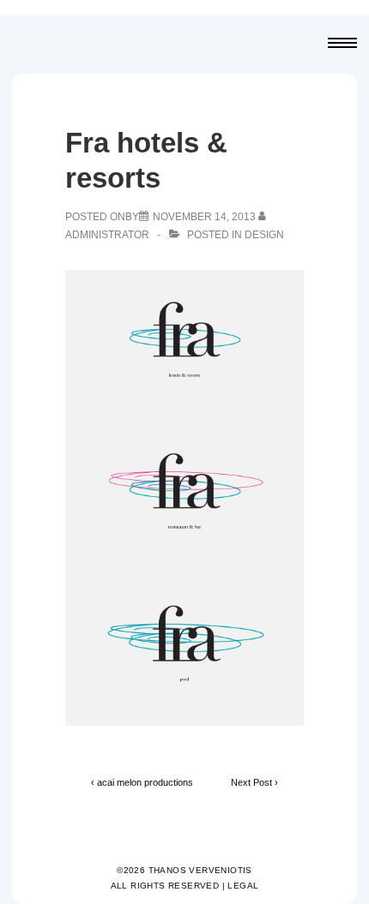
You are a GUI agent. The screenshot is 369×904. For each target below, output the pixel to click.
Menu (342, 45)
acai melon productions (145, 782)
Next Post (251, 782)
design (264, 235)
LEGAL (242, 885)
